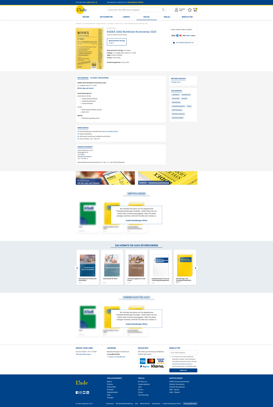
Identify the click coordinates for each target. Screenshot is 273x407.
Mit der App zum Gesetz (85, 88)
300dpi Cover (176, 82)
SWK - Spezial (174, 390)
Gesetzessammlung (178, 114)
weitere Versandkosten (117, 357)
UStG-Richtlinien (177, 110)
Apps (109, 395)
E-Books (110, 384)
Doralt (109, 28)
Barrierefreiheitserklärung (124, 403)
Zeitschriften (106, 17)
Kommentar (175, 98)
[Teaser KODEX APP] (105, 178)
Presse (140, 392)
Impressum (110, 403)
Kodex (189, 106)
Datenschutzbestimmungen (182, 364)
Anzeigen (110, 398)
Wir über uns (142, 382)
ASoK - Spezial (174, 392)
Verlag (167, 17)
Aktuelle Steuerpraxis (176, 384)
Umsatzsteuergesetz (178, 106)
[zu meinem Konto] (177, 11)
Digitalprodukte (112, 392)
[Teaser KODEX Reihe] (167, 178)
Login (180, 10)
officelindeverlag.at (84, 156)
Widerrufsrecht (145, 403)
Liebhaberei (175, 94)
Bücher (86, 17)
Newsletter (187, 17)
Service (140, 390)
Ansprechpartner (144, 384)
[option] (88, 268)
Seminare (110, 390)
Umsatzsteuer (186, 94)
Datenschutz (156, 403)
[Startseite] (81, 10)
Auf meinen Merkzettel (184, 42)
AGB (136, 403)
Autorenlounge (143, 395)
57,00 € (117, 42)
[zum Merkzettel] (190, 11)
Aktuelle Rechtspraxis (177, 387)
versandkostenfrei (135, 2)
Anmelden (182, 9)
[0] (195, 11)
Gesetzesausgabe (177, 118)
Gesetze (184, 98)
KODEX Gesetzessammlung (179, 382)
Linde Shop (91, 2)
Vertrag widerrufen (190, 403)
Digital (146, 17)
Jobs (140, 387)
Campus (126, 17)
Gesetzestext (176, 102)
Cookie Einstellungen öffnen (136, 220)
